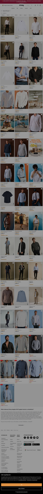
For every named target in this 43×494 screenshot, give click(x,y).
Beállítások (22, 488)
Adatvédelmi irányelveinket (32, 480)
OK (21, 484)
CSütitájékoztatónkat (22, 480)
